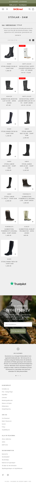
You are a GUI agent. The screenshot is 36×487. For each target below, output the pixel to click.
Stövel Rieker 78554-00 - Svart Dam (9, 262)
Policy (3, 427)
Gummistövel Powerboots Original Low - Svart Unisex (27, 198)
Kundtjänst (23, 5)
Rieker (9, 64)
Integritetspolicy (6, 409)
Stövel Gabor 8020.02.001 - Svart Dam (9, 166)
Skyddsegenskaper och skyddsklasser (12, 468)
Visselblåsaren (6, 430)
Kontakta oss (5, 389)
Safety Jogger (26, 64)
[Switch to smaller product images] (33, 40)
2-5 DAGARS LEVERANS (18, 2)
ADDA (3, 442)
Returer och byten (7, 403)
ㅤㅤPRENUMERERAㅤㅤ (18, 331)
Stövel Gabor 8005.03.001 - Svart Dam (27, 166)
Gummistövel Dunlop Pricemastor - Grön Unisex (27, 231)
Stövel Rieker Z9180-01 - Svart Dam (9, 67)
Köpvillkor (4, 394)
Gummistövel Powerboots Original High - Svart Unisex (9, 231)
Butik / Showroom (7, 421)
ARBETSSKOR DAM (11, 25)
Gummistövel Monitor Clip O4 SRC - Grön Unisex (9, 101)
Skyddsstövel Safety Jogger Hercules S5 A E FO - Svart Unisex (27, 101)
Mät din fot (5, 454)
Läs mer (17, 35)
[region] (18, 360)
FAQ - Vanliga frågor (7, 392)
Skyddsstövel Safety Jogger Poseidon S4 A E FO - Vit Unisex (27, 68)
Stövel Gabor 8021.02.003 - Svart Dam (27, 133)
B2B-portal (13, 5)
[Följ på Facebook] (3, 475)
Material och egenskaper (8, 462)
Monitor (9, 96)
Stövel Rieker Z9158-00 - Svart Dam (9, 132)
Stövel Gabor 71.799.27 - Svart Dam (9, 197)
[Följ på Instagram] (8, 475)
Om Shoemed (5, 418)
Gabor (27, 129)
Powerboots (27, 194)
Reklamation (5, 406)
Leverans (4, 397)
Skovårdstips (5, 460)
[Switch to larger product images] (30, 40)
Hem (3, 25)
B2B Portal (5, 445)
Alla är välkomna (6, 439)
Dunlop (26, 226)
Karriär (4, 424)
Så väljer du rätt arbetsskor (9, 465)
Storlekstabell (5, 457)
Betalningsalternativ (7, 400)
